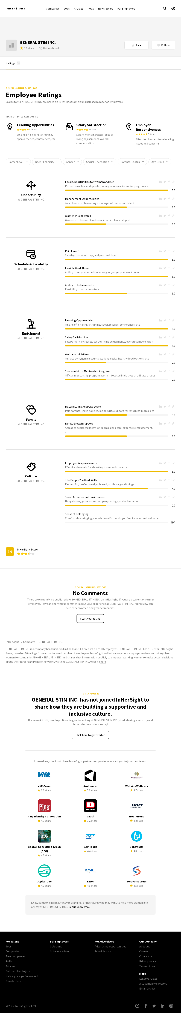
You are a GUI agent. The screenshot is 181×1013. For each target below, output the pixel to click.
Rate (138, 45)
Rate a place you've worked (22, 976)
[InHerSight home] (15, 8)
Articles (78, 8)
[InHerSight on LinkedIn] (162, 1006)
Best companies (15, 956)
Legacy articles (148, 978)
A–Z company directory (153, 983)
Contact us (145, 956)
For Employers (126, 8)
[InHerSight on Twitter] (154, 1006)
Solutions (56, 946)
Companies (53, 8)
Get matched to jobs (18, 971)
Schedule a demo (60, 951)
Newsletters (105, 8)
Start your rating (90, 618)
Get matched (51, 48)
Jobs (67, 8)
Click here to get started (90, 735)
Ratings (12, 63)
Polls (90, 8)
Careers (143, 951)
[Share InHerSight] (137, 1006)
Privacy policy (147, 961)
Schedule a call (103, 951)
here (103, 661)
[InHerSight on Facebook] (145, 1006)
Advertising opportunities (110, 946)
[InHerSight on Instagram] (171, 1006)
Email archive (147, 988)
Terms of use (147, 966)
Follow (165, 45)
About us (144, 946)
